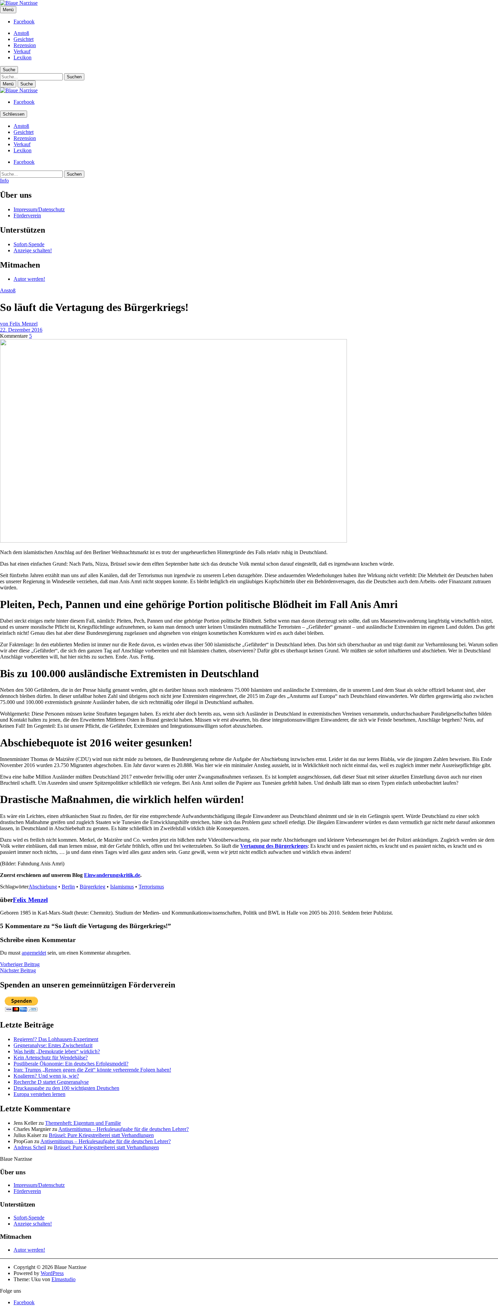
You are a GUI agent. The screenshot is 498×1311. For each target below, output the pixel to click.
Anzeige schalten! (33, 250)
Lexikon (23, 57)
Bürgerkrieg (92, 886)
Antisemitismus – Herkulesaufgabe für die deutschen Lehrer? (123, 1129)
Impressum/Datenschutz (39, 209)
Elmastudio (63, 1279)
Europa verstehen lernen (39, 1094)
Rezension (25, 45)
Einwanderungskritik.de (112, 875)
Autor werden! (29, 279)
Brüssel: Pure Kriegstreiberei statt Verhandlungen (101, 1135)
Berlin (68, 886)
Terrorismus (151, 886)
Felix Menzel (30, 899)
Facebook (24, 21)
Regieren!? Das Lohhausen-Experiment (56, 1039)
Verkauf (22, 51)
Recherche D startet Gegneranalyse (51, 1082)
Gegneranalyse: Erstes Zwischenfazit (53, 1045)
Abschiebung (42, 886)
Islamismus (122, 886)
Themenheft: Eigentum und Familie (83, 1123)
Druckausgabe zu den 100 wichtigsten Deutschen (66, 1088)
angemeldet (34, 953)
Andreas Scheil (30, 1147)
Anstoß (21, 33)
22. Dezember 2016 (21, 330)
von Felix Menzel (19, 324)
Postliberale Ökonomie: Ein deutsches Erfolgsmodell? (71, 1064)
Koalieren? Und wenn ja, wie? (46, 1076)
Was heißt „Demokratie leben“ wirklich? (57, 1051)
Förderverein (27, 215)
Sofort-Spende (29, 244)
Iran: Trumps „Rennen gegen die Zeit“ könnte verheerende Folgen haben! (92, 1070)
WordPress (52, 1273)
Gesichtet (24, 39)
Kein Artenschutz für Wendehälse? (51, 1057)
